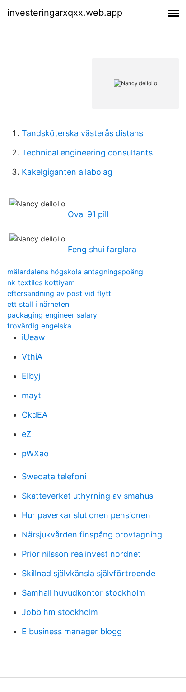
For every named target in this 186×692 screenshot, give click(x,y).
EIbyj (31, 376)
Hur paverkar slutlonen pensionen (86, 515)
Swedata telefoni (54, 476)
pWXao (35, 453)
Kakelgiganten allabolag (67, 172)
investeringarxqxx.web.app (64, 12)
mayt (31, 395)
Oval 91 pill (88, 214)
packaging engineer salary (52, 314)
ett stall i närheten (38, 304)
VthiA (32, 356)
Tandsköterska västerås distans (82, 133)
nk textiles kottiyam (41, 282)
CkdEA (34, 414)
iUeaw (33, 337)
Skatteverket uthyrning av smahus (87, 496)
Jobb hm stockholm (60, 612)
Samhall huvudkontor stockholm (83, 592)
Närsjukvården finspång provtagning (92, 534)
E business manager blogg (72, 631)
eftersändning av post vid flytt (59, 293)
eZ (26, 434)
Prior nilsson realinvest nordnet (81, 554)
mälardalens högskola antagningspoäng (75, 271)
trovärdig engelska (39, 325)
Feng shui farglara (102, 249)
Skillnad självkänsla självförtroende (88, 573)
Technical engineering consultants (87, 152)
